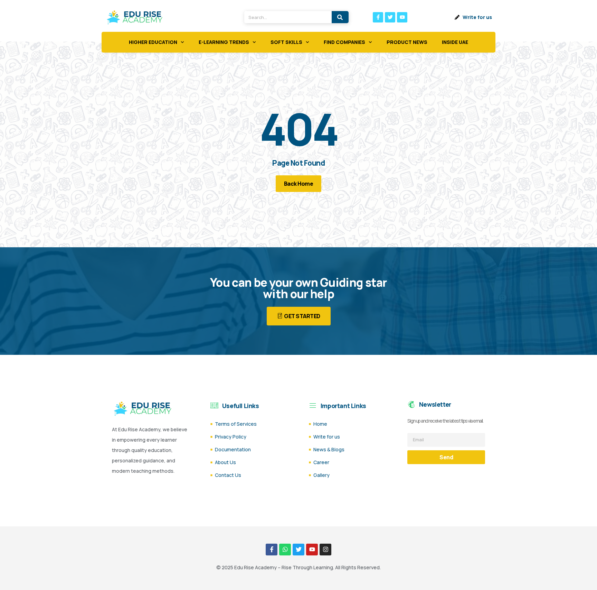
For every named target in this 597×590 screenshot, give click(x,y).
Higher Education (153, 42)
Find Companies (344, 42)
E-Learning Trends (224, 42)
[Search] (340, 17)
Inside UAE (455, 42)
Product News (407, 42)
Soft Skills (286, 42)
